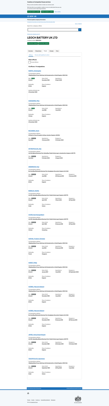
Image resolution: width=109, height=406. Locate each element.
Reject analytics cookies (47, 11)
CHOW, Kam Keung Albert (36, 215)
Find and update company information (36, 19)
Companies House (34, 402)
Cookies (32, 400)
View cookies (58, 11)
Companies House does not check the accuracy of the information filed (41, 22)
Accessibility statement (45, 400)
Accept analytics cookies (34, 11)
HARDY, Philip (32, 263)
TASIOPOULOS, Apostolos (36, 358)
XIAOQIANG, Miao (33, 101)
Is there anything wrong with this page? (74, 388)
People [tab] (45, 51)
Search (79, 29)
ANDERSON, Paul (33, 167)
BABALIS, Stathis (33, 191)
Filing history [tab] (38, 51)
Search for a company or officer (34, 26)
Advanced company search (33, 34)
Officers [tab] (31, 55)
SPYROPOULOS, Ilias (34, 149)
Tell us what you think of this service (34, 388)
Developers (53, 400)
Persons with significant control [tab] (42, 55)
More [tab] (57, 51)
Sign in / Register (78, 23)
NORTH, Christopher (34, 71)
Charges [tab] (51, 51)
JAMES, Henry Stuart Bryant (36, 334)
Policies (28, 400)
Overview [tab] (30, 51)
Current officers (34, 62)
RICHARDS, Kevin (33, 131)
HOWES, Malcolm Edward (36, 286)
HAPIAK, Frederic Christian (36, 239)
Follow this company (32, 43)
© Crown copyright (78, 402)
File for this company (44, 43)
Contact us (37, 400)
